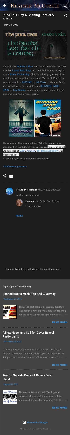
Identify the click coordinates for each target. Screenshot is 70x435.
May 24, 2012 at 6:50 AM (49, 189)
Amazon (31, 150)
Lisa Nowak (19, 89)
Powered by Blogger (37, 422)
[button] (65, 15)
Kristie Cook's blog (19, 74)
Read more (59, 322)
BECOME (27, 82)
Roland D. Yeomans (26, 189)
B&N (22, 150)
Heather (29, 201)
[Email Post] (11, 177)
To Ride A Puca (25, 66)
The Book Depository (48, 150)
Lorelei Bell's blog (21, 70)
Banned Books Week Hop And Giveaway (29, 294)
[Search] (65, 7)
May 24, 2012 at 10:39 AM (47, 201)
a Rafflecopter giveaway (15, 166)
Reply (19, 215)
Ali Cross (41, 82)
